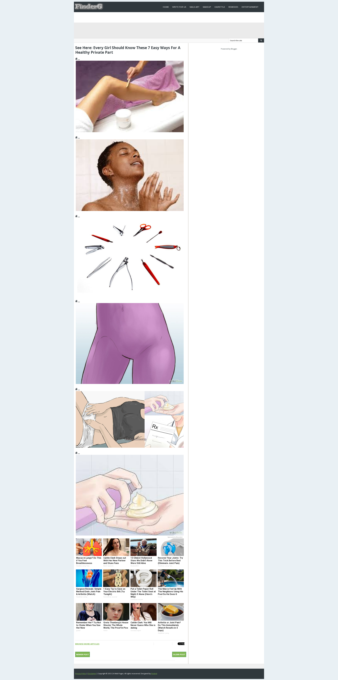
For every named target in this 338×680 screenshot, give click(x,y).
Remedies (233, 7)
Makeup (207, 7)
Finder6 (154, 673)
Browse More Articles (87, 644)
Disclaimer (92, 673)
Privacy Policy (80, 673)
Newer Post (82, 654)
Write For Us (179, 7)
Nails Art (194, 7)
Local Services (170, 17)
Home (166, 7)
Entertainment (250, 7)
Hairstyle (219, 7)
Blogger (234, 49)
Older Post (179, 654)
